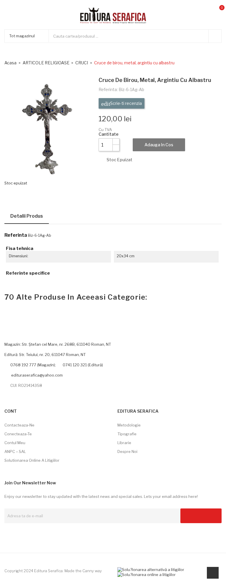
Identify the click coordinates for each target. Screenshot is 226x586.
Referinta (15, 235)
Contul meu (14, 442)
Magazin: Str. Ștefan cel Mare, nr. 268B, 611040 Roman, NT (57, 344)
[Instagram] (16, 533)
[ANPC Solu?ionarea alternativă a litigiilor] (150, 569)
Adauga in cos (158, 144)
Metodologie (129, 425)
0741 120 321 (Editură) (83, 364)
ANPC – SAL (15, 451)
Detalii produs (26, 216)
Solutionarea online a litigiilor (31, 460)
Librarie (124, 442)
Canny (88, 570)
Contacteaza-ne (19, 425)
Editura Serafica (48, 570)
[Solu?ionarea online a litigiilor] (146, 574)
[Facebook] (6, 533)
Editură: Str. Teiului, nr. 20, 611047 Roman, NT (45, 354)
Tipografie (127, 433)
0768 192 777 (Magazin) (32, 364)
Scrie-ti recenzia (125, 103)
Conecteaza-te (18, 433)
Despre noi (127, 451)
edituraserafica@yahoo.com (36, 375)
